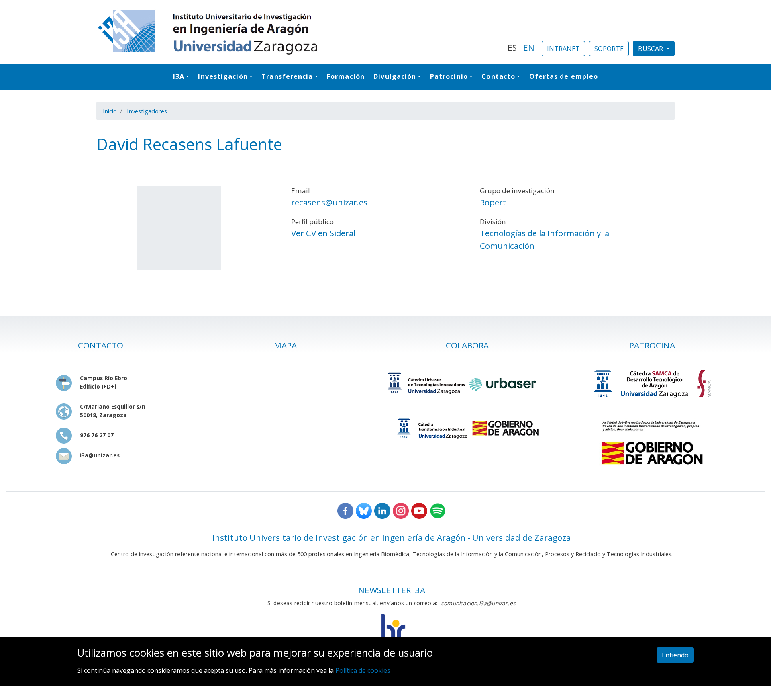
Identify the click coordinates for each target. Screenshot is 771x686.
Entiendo (675, 655)
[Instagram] (401, 510)
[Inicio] (297, 32)
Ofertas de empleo (563, 76)
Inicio (110, 111)
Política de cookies (362, 670)
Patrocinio (449, 76)
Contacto (498, 76)
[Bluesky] (364, 510)
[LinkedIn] (382, 510)
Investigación (222, 76)
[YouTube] (419, 510)
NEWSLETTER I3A (391, 590)
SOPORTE (609, 48)
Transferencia (287, 76)
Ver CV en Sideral (323, 233)
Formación (346, 76)
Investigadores (147, 111)
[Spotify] (438, 510)
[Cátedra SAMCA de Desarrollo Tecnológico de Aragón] (651, 383)
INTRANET (563, 48)
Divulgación (394, 76)
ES (512, 47)
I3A (178, 76)
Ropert (493, 202)
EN (528, 47)
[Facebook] (345, 510)
